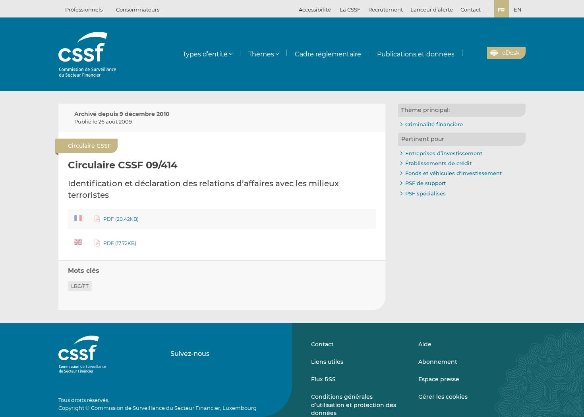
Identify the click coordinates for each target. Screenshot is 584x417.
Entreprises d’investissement (443, 153)
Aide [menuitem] (424, 344)
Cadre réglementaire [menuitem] (328, 54)
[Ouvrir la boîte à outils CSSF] (478, 53)
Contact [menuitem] (470, 9)
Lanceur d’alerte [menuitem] (431, 9)
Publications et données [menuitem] (415, 54)
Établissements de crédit (438, 163)
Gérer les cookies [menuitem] (443, 396)
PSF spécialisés (425, 193)
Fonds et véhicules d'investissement (453, 173)
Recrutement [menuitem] (385, 9)
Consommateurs (137, 9)
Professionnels (83, 9)
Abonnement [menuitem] (437, 361)
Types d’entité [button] (205, 54)
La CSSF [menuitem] (350, 9)
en (518, 9)
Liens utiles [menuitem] (327, 361)
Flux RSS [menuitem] (323, 379)
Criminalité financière (434, 124)
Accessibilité (315, 9)
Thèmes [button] (261, 54)
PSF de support (425, 183)
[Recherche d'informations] (469, 53)
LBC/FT (80, 286)
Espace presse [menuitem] (438, 379)
